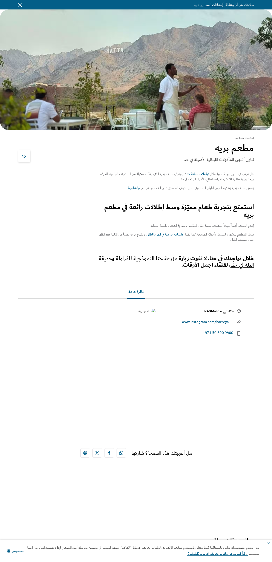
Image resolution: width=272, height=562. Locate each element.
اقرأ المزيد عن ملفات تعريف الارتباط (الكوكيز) (217, 553)
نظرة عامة (136, 291)
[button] (15, 550)
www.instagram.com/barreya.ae (207, 322)
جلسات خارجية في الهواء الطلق (165, 234)
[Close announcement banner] (20, 4)
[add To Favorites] (24, 156)
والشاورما (134, 188)
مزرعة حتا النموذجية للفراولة (146, 258)
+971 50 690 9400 (218, 333)
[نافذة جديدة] (121, 453)
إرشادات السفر (213, 5)
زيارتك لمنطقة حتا (197, 174)
